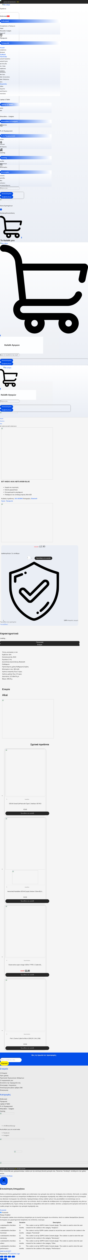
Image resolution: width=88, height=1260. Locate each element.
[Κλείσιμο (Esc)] (13, 1256)
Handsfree (27, 799)
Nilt (15, 1168)
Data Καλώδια (27, 960)
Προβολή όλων (6, 197)
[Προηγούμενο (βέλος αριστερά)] (1, 1259)
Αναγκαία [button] (3, 1210)
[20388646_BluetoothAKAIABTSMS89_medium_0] (27, 479)
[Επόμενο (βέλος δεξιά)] (5, 1259)
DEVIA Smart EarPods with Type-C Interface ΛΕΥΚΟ (25, 803)
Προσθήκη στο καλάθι (43, 558)
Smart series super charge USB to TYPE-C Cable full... (25, 965)
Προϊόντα (2, 421)
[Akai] (27, 541)
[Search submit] (1, 191)
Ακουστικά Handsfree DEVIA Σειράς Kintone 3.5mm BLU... (25, 891)
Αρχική (1, 418)
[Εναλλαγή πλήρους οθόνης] (5, 1256)
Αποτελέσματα (6, 194)
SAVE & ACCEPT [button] (5, 1251)
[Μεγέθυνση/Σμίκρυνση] (1, 1256)
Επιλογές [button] (3, 1176)
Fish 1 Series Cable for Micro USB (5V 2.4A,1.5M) (25, 1038)
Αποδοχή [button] (9, 1176)
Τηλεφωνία (9, 501)
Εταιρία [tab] (39, 644)
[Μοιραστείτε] (9, 1256)
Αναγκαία (5, 1212)
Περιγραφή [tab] (39, 642)
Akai (1, 423)
